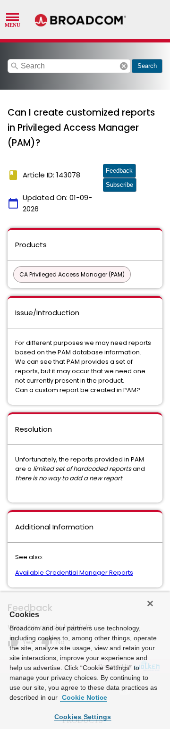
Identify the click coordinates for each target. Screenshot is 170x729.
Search (147, 65)
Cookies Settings (82, 717)
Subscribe (119, 184)
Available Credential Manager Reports (74, 572)
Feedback (119, 170)
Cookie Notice (83, 697)
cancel (123, 66)
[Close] (150, 603)
